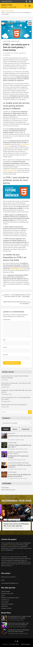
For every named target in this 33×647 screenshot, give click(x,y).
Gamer (10, 545)
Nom (4, 340)
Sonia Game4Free (21, 627)
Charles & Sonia (20, 439)
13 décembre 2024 (8, 528)
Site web (5, 354)
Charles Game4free (20, 53)
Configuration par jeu (22, 452)
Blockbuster (11, 452)
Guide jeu (16, 453)
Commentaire (7, 319)
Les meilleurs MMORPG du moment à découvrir (19, 466)
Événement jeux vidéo (7, 593)
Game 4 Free (6, 5)
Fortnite (10, 453)
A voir (5, 519)
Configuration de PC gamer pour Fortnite (18, 457)
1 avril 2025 (11, 620)
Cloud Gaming (7, 41)
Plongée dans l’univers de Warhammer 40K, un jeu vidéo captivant (16, 525)
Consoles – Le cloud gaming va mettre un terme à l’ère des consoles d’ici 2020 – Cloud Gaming (17, 295)
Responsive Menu (26, 1)
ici (11, 565)
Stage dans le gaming (7, 604)
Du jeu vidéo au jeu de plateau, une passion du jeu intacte (19, 475)
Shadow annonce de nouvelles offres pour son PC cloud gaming (16, 302)
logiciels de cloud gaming (10, 170)
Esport (3, 595)
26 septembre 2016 (8, 53)
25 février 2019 (12, 460)
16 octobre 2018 (12, 469)
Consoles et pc (5, 600)
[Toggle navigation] (29, 6)
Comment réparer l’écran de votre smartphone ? (14, 404)
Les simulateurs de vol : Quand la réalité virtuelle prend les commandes (19, 617)
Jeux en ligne (4, 602)
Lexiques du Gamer (6, 608)
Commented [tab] (25, 429)
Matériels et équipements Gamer (10, 597)
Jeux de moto (11, 433)
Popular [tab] (5, 429)
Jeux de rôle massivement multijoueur (18, 463)
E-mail (5, 347)
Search (30, 412)
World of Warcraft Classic (8, 490)
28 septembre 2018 (13, 449)
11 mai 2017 (11, 439)
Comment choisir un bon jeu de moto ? (20, 437)
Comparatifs (4, 606)
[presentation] (1, 517)
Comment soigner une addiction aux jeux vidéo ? (19, 446)
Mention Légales (5, 591)
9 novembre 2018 (12, 478)
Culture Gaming (12, 442)
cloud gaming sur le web (17, 268)
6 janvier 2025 (11, 627)
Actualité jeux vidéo (14, 519)
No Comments (6, 55)
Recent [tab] (15, 429)
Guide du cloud (15, 41)
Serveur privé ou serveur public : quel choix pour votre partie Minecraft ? (18, 623)
